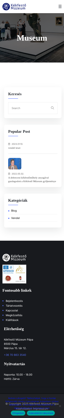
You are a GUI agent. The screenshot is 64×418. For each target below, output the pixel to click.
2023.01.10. (17, 144)
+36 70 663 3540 (15, 354)
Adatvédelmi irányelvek (41, 413)
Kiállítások (12, 320)
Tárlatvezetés (14, 305)
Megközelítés (14, 315)
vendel (15, 218)
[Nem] (60, 406)
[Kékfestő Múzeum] (14, 6)
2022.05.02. (18, 174)
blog (14, 210)
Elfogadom (18, 413)
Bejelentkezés (14, 301)
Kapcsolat (12, 310)
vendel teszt (14, 148)
